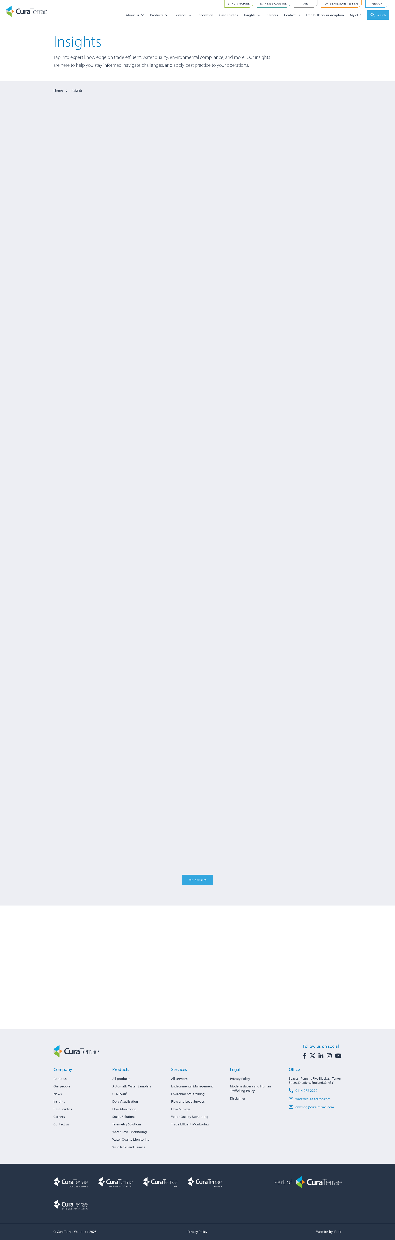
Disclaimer (237, 1098)
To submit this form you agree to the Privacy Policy (301, 985)
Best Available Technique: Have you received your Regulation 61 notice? (194, 508)
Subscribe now (280, 997)
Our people (61, 1086)
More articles (197, 880)
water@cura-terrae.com (312, 1098)
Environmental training (188, 1094)
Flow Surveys (180, 1109)
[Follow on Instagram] (329, 1056)
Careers (272, 15)
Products (156, 15)
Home (58, 90)
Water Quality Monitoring (131, 1139)
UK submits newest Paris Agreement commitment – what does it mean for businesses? (95, 356)
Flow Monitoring (124, 1109)
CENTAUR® (119, 1094)
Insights (250, 15)
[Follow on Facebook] (305, 1056)
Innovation (205, 15)
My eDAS (356, 15)
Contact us (292, 15)
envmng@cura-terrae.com (314, 1107)
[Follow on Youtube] (338, 1056)
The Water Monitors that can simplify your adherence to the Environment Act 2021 (93, 508)
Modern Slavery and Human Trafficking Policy (250, 1088)
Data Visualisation (125, 1101)
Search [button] (381, 15)
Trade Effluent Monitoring (190, 1124)
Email (267, 967)
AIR (305, 3)
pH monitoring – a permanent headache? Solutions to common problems (95, 209)
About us (132, 15)
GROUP (377, 3)
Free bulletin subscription (325, 15)
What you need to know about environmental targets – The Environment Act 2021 (290, 655)
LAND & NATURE (239, 3)
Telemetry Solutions (126, 1124)
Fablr (338, 1231)
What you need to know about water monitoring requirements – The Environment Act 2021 (96, 807)
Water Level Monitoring (129, 1132)
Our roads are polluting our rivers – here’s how (197, 804)
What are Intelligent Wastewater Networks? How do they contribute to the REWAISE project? (296, 356)
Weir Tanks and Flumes (128, 1147)
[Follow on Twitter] (312, 1056)
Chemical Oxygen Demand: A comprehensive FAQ (91, 651)
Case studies (228, 15)
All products (121, 1078)
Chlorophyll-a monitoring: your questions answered (291, 505)
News (57, 1094)
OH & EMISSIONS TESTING (341, 3)
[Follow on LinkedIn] (321, 1056)
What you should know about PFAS (296, 800)
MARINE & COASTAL (273, 3)
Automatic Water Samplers (131, 1086)
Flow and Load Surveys (188, 1101)
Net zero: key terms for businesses (295, 202)
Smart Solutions (123, 1116)
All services (179, 1078)
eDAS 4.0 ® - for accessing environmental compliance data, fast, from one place (194, 655)
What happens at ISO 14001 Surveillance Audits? (187, 205)
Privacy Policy (240, 1078)
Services (180, 15)
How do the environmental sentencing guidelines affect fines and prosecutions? (195, 356)
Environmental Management (192, 1086)
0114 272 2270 (306, 1090)
